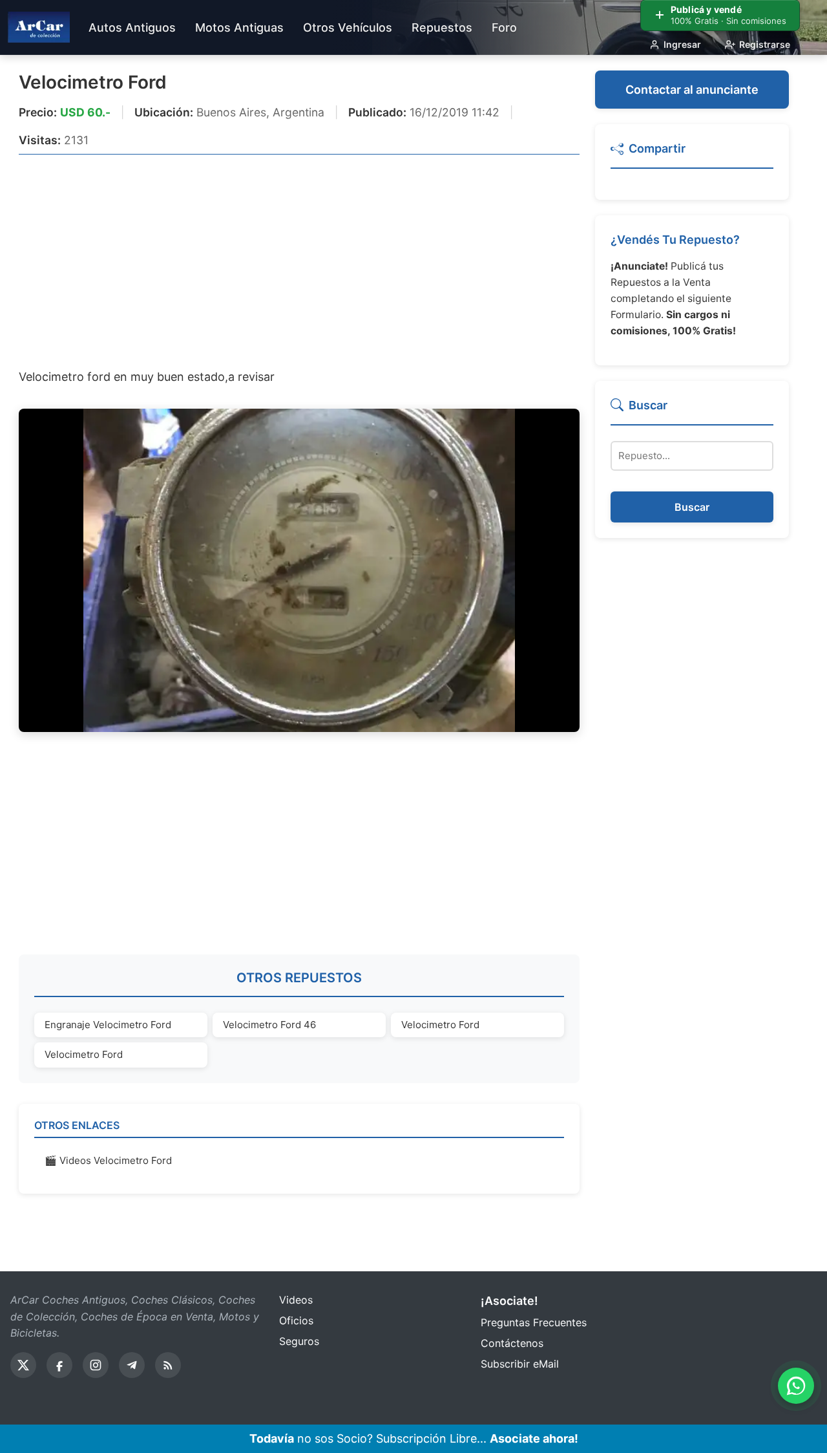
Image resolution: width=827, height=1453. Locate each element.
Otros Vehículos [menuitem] (347, 27)
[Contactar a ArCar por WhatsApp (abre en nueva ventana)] (796, 1386)
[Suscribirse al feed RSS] (168, 1365)
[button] (692, 154)
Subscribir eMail (520, 1363)
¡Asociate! (509, 1301)
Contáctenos (512, 1343)
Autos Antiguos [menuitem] (132, 27)
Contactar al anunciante (692, 89)
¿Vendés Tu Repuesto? (675, 239)
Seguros (299, 1341)
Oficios (296, 1320)
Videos (296, 1299)
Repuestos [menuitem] (442, 27)
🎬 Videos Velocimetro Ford (108, 1160)
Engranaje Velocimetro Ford (108, 1024)
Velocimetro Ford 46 (269, 1024)
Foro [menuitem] (504, 27)
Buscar (692, 506)
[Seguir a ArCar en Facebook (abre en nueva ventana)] (59, 1365)
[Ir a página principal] (39, 27)
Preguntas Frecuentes (534, 1322)
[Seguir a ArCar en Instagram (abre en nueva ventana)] (96, 1365)
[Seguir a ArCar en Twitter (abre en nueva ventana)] (23, 1365)
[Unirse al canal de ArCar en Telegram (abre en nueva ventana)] (132, 1365)
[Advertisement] (299, 260)
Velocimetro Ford (93, 82)
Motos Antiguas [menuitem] (239, 27)
